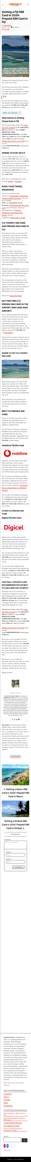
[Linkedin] (16, 719)
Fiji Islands (15, 756)
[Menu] (2, 4)
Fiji (3, 29)
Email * (8, 859)
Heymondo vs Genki (17, 217)
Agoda (10, 181)
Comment (7, 839)
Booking (18, 181)
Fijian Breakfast (16, 295)
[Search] (24, 1140)
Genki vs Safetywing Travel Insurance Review (12, 212)
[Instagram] (12, 719)
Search (6, 1136)
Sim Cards (6, 29)
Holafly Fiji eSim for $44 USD (13, 141)
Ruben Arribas (7, 25)
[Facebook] (14, 719)
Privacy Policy (15, 1083)
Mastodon (7, 1150)
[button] (1, 97)
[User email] (18, 719)
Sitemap (6, 1085)
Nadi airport (8, 332)
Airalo (4, 96)
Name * (8, 852)
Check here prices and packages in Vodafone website (15, 487)
